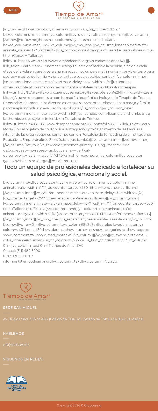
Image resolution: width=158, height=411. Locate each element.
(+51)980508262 (16, 345)
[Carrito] (151, 10)
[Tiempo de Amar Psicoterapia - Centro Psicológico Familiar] (79, 10)
